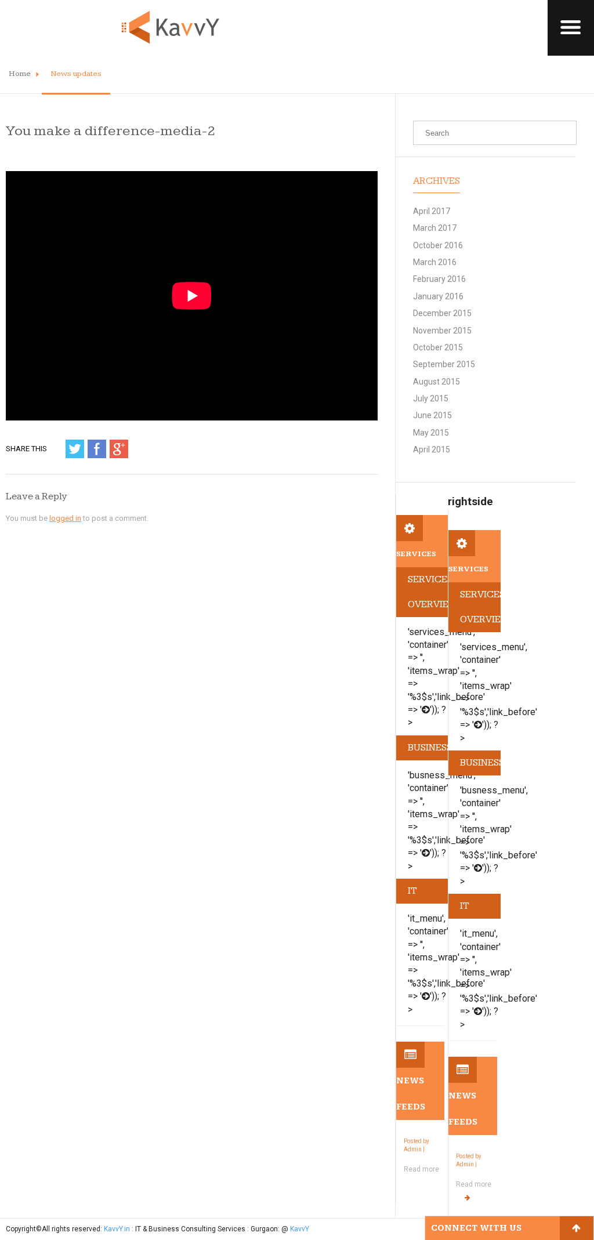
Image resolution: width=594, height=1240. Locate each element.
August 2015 (436, 381)
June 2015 (432, 415)
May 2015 (431, 432)
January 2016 (438, 296)
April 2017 (431, 211)
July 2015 (430, 398)
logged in (65, 518)
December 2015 (442, 313)
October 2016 (438, 245)
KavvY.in (117, 1229)
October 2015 (438, 347)
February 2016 (439, 279)
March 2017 (435, 228)
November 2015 (442, 330)
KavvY (299, 1229)
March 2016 (435, 262)
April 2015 (431, 449)
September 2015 (444, 364)
